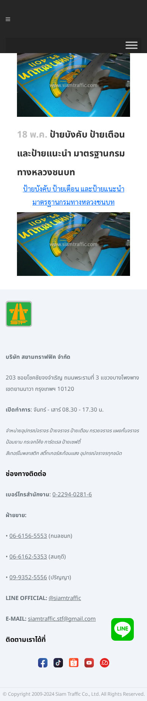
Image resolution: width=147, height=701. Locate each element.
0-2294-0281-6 (72, 494)
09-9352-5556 (28, 577)
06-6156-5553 (28, 536)
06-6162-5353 (28, 557)
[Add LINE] (122, 629)
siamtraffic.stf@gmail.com (62, 619)
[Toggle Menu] (132, 45)
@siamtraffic (65, 598)
